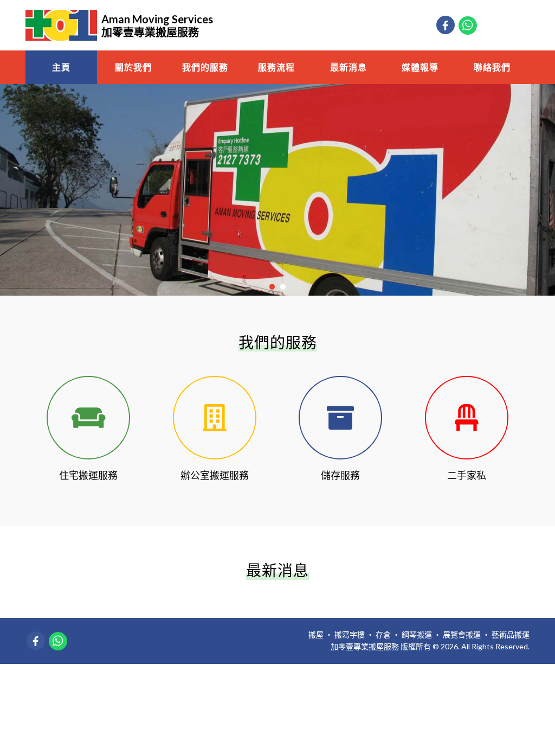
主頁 (61, 67)
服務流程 (276, 67)
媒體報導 (420, 67)
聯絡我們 (492, 67)
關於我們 (133, 67)
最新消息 (348, 67)
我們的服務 (205, 67)
